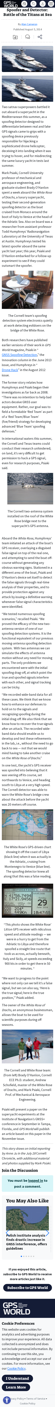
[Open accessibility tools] (7, 1400)
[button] (47, 1233)
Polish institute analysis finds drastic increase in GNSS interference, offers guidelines (26, 1242)
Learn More (16, 1387)
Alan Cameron (29, 24)
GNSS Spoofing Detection (19, 355)
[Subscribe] (24, 4)
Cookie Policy (16, 1368)
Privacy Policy (16, 1398)
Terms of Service (35, 1398)
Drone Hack (10, 370)
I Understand (17, 1378)
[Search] (33, 4)
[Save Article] (15, 37)
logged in (35, 1180)
